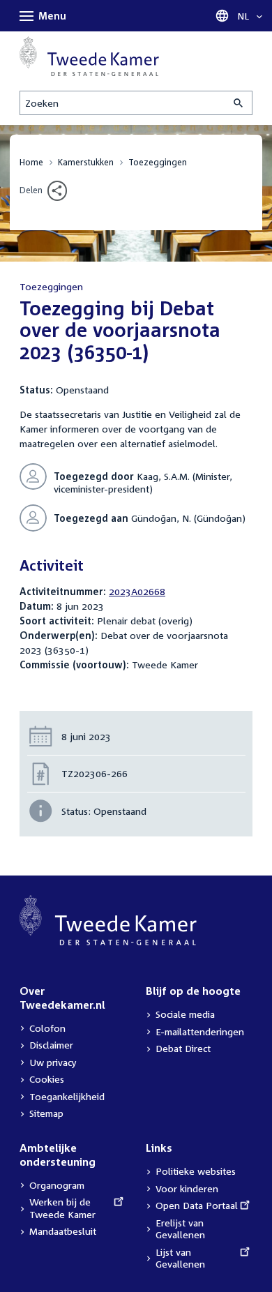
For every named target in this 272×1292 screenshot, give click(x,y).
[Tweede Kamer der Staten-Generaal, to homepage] (89, 56)
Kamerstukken (86, 162)
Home (31, 162)
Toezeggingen (157, 162)
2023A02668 (137, 591)
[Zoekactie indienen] (239, 103)
